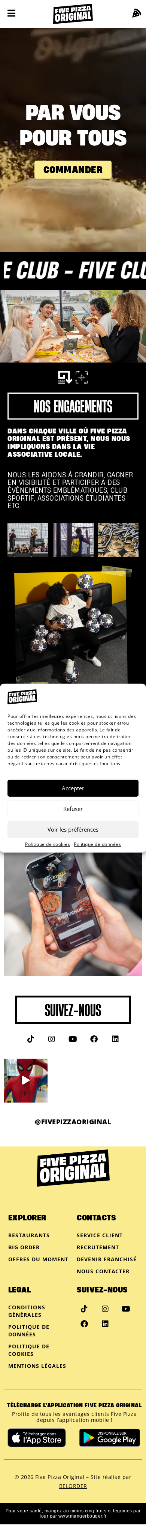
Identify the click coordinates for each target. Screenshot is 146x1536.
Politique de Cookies (28, 1350)
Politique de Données (28, 1330)
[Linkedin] (115, 1039)
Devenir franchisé (107, 1259)
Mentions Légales (37, 1365)
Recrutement (98, 1247)
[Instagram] (52, 1039)
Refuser (73, 808)
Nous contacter (103, 1271)
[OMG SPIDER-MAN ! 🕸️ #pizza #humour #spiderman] (26, 1081)
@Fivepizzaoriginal (73, 1121)
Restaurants (29, 1235)
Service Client (100, 1235)
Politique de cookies (47, 844)
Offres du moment (38, 1259)
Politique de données (97, 844)
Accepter (73, 788)
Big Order (24, 1247)
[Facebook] (94, 1039)
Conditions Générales (26, 1311)
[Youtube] (73, 1039)
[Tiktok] (30, 1039)
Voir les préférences (73, 829)
